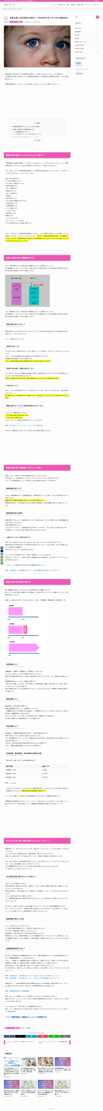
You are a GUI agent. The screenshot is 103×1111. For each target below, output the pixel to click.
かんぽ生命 (12, 783)
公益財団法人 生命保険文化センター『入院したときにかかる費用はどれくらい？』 (35, 976)
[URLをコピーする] (65, 1036)
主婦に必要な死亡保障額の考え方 (23, 129)
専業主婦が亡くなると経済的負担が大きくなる (29, 134)
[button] (9, 1036)
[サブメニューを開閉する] (97, 28)
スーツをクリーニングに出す (15, 220)
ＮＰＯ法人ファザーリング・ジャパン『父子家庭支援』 (26, 425)
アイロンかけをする (12, 218)
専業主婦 (28, 1028)
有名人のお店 (80, 48)
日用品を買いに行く (12, 203)
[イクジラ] (9, 4)
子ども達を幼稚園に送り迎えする (16, 201)
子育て (78, 35)
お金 (21, 21)
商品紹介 (79, 31)
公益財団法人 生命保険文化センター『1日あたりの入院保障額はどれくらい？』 (34, 978)
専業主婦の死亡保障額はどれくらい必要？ (26, 137)
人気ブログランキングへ (82, 69)
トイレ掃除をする (11, 208)
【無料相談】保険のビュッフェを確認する (28, 1017)
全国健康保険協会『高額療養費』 (19, 991)
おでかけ (79, 28)
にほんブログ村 (79, 65)
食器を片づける (11, 191)
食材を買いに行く (11, 198)
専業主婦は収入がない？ (23, 132)
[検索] (98, 1)
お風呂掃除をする (11, 206)
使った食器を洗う (11, 188)
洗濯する (9, 196)
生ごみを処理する (11, 193)
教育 (78, 38)
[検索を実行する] (97, 17)
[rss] (96, 1)
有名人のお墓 (80, 45)
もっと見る (37, 140)
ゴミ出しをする (11, 211)
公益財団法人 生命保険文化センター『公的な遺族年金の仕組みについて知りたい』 (35, 570)
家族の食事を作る (11, 186)
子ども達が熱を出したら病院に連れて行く (19, 223)
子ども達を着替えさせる (13, 181)
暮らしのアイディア (14, 21)
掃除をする (9, 216)
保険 (23, 1028)
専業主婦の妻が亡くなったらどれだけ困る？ (27, 126)
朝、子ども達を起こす (13, 178)
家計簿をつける (11, 213)
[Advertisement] (37, 102)
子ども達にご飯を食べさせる (15, 183)
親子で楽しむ (80, 52)
